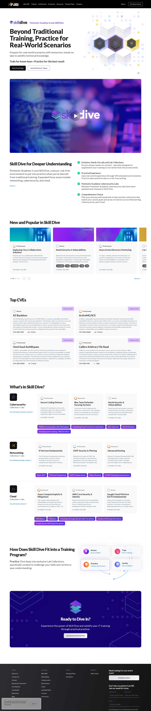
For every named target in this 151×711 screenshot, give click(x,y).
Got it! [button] (34, 704)
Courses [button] (44, 693)
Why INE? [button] (44, 673)
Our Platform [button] (16, 687)
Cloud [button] (43, 687)
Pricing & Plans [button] (71, 673)
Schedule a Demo (135, 4)
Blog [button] (13, 696)
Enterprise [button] (69, 677)
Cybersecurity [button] (45, 680)
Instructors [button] (45, 696)
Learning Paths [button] (46, 690)
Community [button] (15, 690)
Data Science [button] (45, 683)
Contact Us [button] (15, 677)
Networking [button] (45, 677)
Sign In (123, 4)
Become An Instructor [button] (19, 683)
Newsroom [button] (15, 693)
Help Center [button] (95, 673)
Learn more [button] (8, 704)
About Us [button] (15, 673)
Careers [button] (14, 680)
